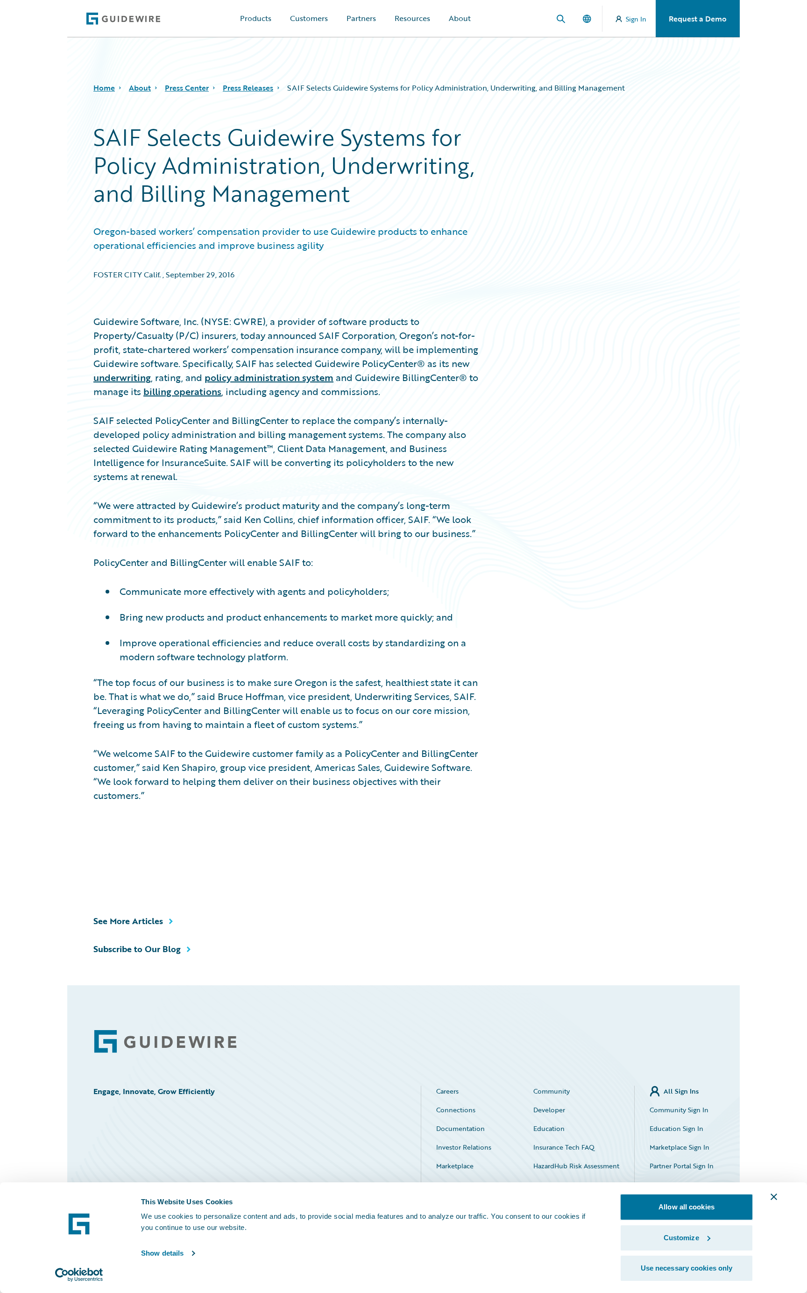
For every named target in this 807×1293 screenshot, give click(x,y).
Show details (162, 1253)
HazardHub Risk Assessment (576, 1166)
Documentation (460, 1128)
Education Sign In (676, 1128)
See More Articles (128, 921)
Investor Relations (463, 1147)
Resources (412, 18)
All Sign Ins (681, 1091)
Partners (361, 18)
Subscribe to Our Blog (137, 949)
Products (255, 18)
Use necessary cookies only (687, 1268)
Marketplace (455, 1166)
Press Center (187, 87)
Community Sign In (679, 1110)
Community (551, 1091)
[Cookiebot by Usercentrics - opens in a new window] (79, 1275)
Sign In (636, 19)
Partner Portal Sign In (682, 1166)
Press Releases (248, 87)
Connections (455, 1110)
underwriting (122, 377)
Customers (309, 18)
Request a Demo (698, 18)
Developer (549, 1110)
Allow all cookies (686, 1207)
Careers (447, 1091)
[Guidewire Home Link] (165, 1041)
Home (104, 87)
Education (549, 1128)
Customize (681, 1238)
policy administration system (269, 377)
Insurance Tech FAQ (564, 1147)
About (460, 18)
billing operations (182, 391)
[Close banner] (774, 1197)
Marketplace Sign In (679, 1147)
